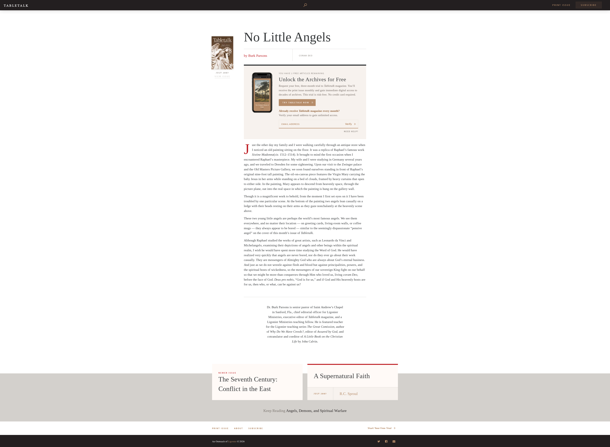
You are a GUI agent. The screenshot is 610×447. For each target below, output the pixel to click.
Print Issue (561, 5)
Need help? (351, 131)
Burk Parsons (257, 56)
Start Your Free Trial (380, 428)
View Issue (222, 76)
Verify (348, 124)
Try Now (295, 102)
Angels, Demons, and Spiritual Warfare (316, 411)
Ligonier (232, 441)
